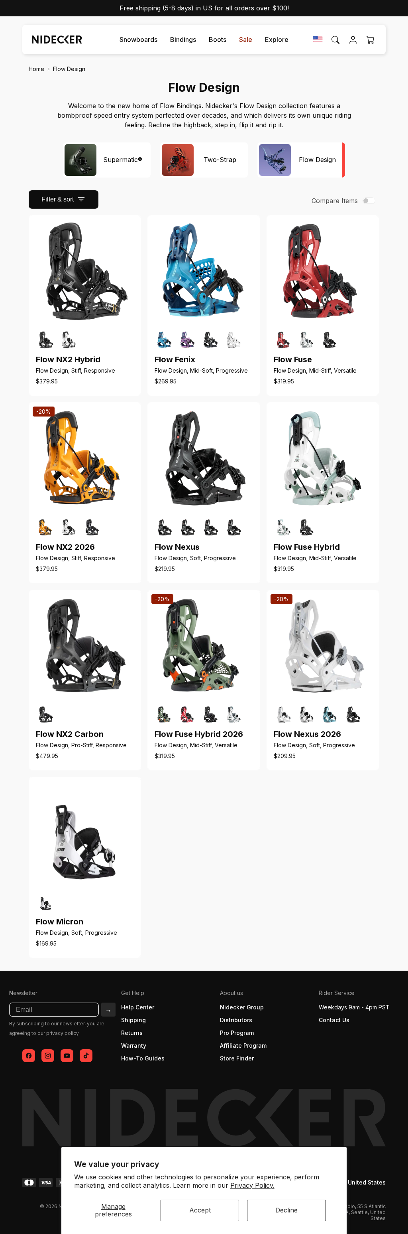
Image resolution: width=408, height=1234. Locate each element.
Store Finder (237, 1058)
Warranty (133, 1045)
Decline (286, 1210)
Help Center (137, 1007)
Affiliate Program (243, 1045)
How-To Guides (143, 1058)
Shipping (133, 1020)
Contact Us (334, 1020)
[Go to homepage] (54, 39)
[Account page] (353, 40)
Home (36, 68)
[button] (138, 40)
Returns (132, 1032)
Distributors (236, 1020)
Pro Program (237, 1032)
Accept (200, 1210)
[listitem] (46, 340)
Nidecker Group (242, 1007)
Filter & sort (57, 199)
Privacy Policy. (252, 1185)
